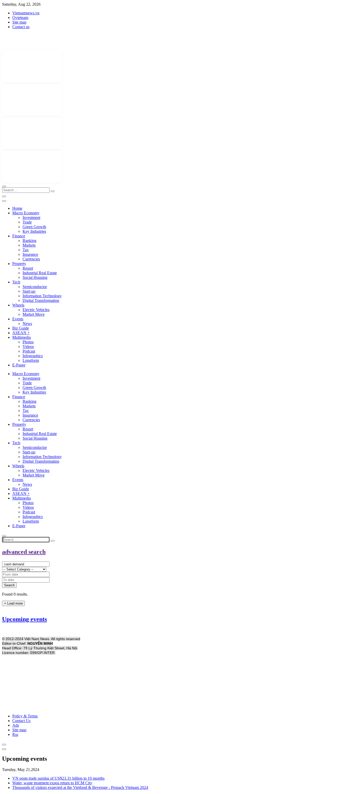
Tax (26, 250)
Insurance (30, 254)
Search (9, 585)
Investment (31, 217)
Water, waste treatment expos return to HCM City (52, 783)
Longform (31, 360)
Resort (28, 268)
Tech (16, 282)
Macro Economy (25, 213)
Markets (29, 245)
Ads (15, 725)
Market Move (34, 314)
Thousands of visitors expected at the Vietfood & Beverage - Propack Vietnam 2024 (80, 787)
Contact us (20, 27)
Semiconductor (35, 286)
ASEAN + (21, 333)
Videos (28, 346)
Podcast (29, 351)
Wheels (18, 305)
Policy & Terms (25, 716)
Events (17, 319)
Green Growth (34, 227)
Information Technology (42, 296)
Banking (29, 240)
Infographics (33, 356)
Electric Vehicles (36, 310)
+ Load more (13, 603)
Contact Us (21, 720)
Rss (15, 734)
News (27, 323)
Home (17, 208)
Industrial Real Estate (40, 273)
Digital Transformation (41, 300)
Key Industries (34, 231)
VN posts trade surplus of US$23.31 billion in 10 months (58, 778)
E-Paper (18, 365)
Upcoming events (24, 619)
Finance (18, 236)
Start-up (29, 291)
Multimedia (21, 337)
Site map (19, 22)
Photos (28, 342)
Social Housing (35, 277)
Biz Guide (20, 328)
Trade (27, 222)
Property (19, 263)
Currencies (31, 259)
